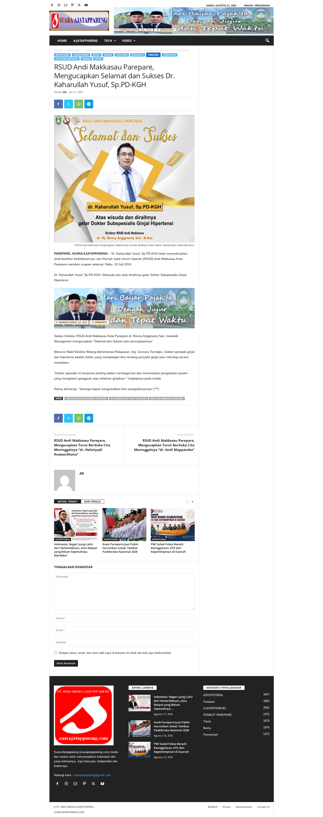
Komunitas (137, 54)
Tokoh (98, 58)
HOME (62, 40)
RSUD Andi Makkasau (67, 58)
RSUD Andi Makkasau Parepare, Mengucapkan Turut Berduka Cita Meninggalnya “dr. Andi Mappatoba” (164, 445)
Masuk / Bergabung (257, 5)
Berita (96, 54)
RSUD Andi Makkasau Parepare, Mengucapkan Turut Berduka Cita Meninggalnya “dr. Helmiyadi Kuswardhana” (82, 447)
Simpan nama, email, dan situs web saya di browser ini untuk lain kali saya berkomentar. (115, 653)
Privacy (227, 806)
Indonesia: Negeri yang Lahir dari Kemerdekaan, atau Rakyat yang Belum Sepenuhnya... (173, 703)
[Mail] (65, 5)
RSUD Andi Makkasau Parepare (166, 398)
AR (64, 92)
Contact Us (263, 806)
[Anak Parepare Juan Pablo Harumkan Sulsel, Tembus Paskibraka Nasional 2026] (124, 524)
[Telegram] (88, 104)
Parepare (153, 54)
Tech (108, 40)
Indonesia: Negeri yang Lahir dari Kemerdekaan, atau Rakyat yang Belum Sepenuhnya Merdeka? (75, 549)
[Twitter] (79, 5)
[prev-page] (187, 501)
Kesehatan (121, 54)
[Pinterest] (72, 5)
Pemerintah (210, 734)
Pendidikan (169, 54)
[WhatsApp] (78, 104)
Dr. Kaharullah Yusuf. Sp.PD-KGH (129, 398)
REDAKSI (213, 806)
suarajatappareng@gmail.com (92, 775)
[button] (267, 41)
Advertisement (244, 806)
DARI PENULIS (92, 501)
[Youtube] (86, 5)
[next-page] (192, 501)
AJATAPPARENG (85, 40)
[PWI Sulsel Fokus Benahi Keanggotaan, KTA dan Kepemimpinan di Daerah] (173, 524)
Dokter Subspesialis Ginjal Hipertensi (86, 398)
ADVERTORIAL (74, 50)
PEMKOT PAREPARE (217, 715)
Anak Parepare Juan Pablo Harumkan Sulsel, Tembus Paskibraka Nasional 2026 (120, 548)
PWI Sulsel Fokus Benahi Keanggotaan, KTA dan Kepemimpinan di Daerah (168, 548)
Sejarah (86, 58)
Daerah (108, 54)
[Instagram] (59, 5)
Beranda (58, 50)
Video (127, 40)
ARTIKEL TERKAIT (68, 501)
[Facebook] (52, 5)
